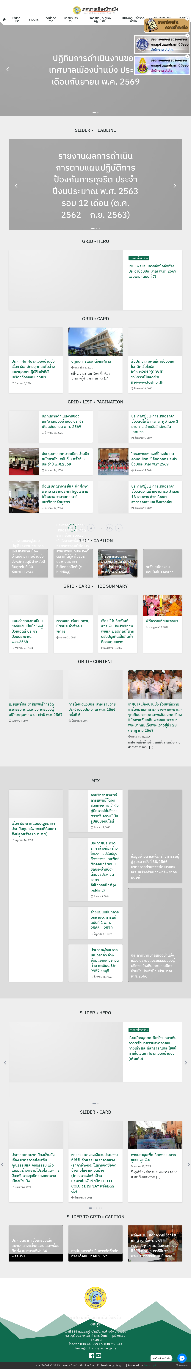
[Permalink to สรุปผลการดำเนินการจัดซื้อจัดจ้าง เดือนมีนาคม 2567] (95, 1239)
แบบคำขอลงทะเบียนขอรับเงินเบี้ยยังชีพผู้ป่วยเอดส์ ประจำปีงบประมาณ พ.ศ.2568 (27, 631)
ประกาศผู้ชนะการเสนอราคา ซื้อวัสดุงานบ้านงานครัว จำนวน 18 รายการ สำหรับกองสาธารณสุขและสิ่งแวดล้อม (155, 494)
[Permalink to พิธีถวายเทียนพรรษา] (162, 605)
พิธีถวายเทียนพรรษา (162, 620)
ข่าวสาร (34, 19)
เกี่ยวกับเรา (17, 19)
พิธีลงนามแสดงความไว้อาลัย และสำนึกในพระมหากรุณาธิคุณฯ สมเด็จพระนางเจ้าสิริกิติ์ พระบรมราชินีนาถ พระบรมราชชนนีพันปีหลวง (155, 1246)
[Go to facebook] (182, 1358)
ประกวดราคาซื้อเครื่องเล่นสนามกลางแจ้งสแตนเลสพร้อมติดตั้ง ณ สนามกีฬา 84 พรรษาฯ (36, 1248)
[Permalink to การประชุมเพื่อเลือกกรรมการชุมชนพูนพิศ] (155, 1135)
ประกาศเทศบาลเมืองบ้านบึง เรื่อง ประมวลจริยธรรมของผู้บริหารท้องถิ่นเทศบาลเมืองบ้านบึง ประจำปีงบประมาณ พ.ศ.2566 (153, 966)
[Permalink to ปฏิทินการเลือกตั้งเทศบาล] (95, 341)
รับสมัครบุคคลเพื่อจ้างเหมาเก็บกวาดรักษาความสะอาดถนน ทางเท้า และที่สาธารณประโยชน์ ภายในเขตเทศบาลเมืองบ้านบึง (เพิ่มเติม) (152, 1048)
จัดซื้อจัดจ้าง (51, 19)
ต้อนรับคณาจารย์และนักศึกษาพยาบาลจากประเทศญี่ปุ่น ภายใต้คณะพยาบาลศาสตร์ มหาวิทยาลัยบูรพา (65, 494)
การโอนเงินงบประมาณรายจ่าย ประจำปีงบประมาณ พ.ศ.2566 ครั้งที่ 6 (92, 709)
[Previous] (8, 69)
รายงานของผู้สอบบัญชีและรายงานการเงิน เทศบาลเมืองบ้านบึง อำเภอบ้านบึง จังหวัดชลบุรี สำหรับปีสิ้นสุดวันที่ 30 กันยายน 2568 (28, 556)
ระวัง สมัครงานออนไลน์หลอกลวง (159, 569)
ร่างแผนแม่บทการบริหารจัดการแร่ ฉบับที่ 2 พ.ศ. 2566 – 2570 (105, 919)
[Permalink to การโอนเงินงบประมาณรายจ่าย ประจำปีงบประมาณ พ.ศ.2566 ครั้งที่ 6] (95, 684)
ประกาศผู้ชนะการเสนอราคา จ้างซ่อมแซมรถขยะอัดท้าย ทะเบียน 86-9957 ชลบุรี (105, 960)
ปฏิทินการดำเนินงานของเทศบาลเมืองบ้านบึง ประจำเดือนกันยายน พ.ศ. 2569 (62, 421)
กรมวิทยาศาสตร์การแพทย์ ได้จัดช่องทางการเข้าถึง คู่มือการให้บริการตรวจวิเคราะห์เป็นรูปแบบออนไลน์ (105, 808)
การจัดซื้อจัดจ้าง (139, 258)
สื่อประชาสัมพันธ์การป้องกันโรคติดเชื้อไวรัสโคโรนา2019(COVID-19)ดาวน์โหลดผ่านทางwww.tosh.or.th (152, 372)
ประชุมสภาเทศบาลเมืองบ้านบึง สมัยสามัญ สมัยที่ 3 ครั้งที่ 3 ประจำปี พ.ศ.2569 (65, 459)
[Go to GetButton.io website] (182, 1365)
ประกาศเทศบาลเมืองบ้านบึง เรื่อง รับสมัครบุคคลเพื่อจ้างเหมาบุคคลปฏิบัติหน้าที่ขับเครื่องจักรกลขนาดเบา (33, 369)
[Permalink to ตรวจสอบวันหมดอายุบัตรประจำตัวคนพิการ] (73, 605)
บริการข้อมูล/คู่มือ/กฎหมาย (99, 19)
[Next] (174, 186)
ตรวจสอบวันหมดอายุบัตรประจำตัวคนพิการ (72, 626)
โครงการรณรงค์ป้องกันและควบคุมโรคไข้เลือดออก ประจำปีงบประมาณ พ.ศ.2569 (154, 459)
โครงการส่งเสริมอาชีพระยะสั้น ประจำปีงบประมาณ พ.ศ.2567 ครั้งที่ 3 (117, 564)
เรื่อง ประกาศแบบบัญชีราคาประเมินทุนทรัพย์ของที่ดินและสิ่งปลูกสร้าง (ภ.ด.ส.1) (34, 828)
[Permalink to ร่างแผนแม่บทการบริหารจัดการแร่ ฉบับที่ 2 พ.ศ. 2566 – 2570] (78, 923)
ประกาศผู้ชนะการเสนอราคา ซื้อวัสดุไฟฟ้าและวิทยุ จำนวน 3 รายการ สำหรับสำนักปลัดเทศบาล (154, 424)
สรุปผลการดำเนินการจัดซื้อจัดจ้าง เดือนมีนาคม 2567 (94, 1253)
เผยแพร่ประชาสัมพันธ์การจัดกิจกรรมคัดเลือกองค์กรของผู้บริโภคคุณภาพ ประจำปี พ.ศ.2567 (35, 709)
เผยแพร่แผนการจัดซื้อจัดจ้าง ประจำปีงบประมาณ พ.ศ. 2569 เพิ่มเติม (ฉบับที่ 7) (152, 271)
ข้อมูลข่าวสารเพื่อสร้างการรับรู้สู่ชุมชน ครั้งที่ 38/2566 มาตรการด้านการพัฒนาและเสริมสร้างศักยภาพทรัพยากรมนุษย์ (155, 867)
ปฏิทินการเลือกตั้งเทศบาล (91, 361)
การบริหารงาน (71, 19)
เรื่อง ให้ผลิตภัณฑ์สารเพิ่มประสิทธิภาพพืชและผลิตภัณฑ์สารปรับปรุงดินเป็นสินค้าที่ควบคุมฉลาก (117, 631)
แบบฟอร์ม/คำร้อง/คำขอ (133, 19)
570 (109, 528)
